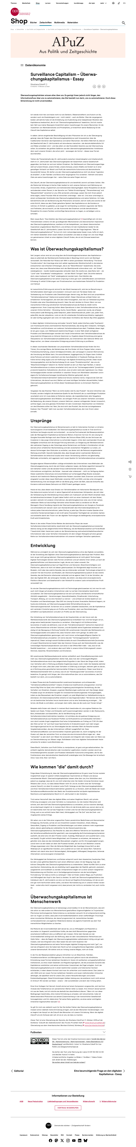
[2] (59, 1002)
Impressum (23, 1135)
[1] (82, 219)
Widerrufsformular (109, 1101)
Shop (12, 29)
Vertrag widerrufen (68, 1108)
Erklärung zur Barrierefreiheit (106, 1135)
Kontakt (69, 1135)
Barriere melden (87, 1135)
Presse (77, 1135)
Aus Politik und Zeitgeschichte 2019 (58, 29)
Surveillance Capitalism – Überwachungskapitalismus (101, 29)
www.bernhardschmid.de (94, 1025)
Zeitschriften (20, 29)
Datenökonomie (76, 29)
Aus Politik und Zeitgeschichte (36, 29)
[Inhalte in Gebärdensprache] (119, 3)
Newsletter (54, 1135)
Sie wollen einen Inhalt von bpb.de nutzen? (68, 1062)
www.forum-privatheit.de (94, 1023)
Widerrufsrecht (89, 1101)
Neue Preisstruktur (35, 1101)
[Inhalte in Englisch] (124, 3)
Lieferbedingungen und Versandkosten (62, 1101)
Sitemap (45, 1135)
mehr (103, 3)
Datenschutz (34, 1135)
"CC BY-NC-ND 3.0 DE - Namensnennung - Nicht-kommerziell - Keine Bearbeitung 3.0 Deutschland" (78, 1041)
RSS (62, 1135)
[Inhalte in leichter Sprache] (113, 3)
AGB (21, 1101)
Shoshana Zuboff (39, 84)
